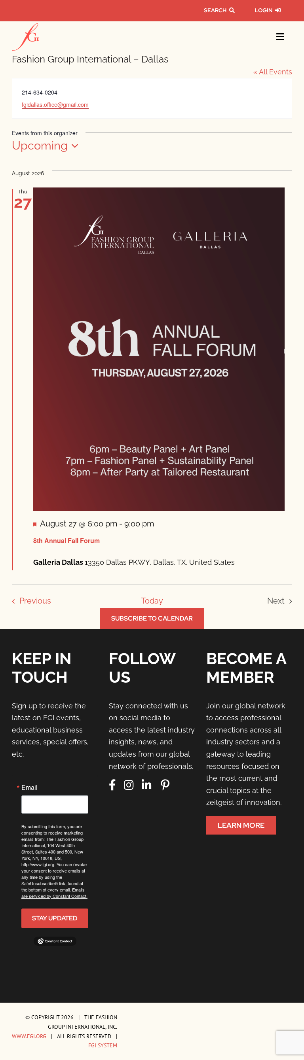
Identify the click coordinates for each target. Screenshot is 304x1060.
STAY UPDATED (55, 918)
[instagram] (129, 785)
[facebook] (112, 785)
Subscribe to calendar (152, 618)
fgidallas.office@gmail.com (55, 104)
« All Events (272, 72)
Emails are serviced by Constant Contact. (54, 892)
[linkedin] (147, 785)
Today (152, 601)
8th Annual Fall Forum (66, 540)
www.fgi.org (29, 1036)
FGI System (102, 1045)
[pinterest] (165, 785)
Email (29, 787)
